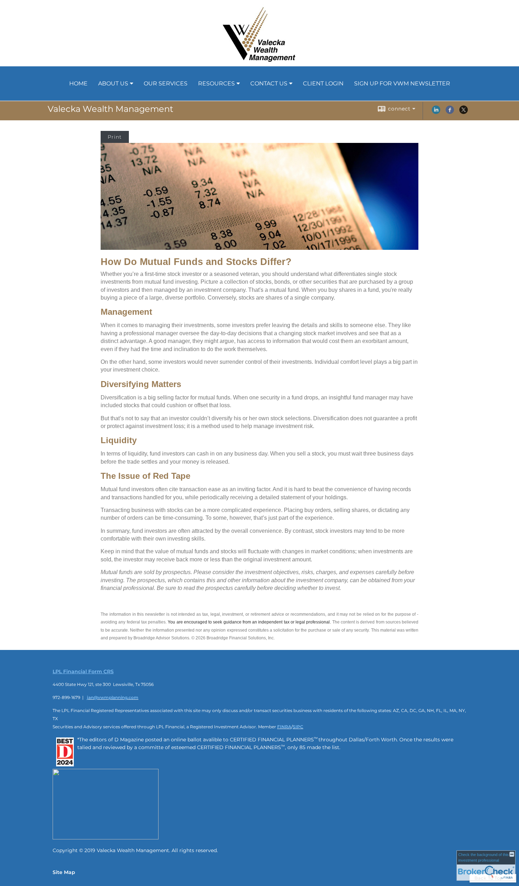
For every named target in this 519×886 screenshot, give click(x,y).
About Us (113, 83)
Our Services (165, 83)
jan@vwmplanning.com (112, 697)
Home (78, 83)
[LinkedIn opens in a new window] (436, 112)
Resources (216, 83)
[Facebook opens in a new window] (450, 112)
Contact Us (268, 83)
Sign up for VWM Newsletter (402, 83)
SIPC (298, 726)
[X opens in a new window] (463, 112)
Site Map (64, 872)
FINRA (284, 726)
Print (115, 137)
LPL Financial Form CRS (83, 671)
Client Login (323, 83)
